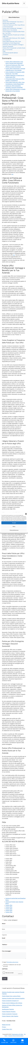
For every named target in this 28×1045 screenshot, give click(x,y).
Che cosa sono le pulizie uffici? (11, 825)
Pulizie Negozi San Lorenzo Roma (11, 996)
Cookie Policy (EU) (7, 1029)
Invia (4, 978)
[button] (26, 514)
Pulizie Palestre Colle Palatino (10, 1016)
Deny (14, 526)
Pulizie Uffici (9, 905)
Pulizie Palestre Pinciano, (9, 1011)
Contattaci (5, 54)
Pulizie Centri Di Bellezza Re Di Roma (12, 1003)
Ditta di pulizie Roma (10, 3)
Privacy (4, 1027)
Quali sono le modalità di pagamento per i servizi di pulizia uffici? (13, 838)
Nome (3, 929)
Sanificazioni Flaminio (8, 1009)
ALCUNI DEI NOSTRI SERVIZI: (10, 52)
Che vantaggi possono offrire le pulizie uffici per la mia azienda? (13, 828)
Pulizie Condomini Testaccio (9, 1014)
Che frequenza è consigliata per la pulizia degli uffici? (14, 835)
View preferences (14, 530)
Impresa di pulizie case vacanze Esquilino (13, 998)
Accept (14, 522)
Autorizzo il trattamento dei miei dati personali (12, 965)
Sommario (5, 20)
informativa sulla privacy (12, 962)
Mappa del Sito (6, 1024)
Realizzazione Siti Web (17, 1034)
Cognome (4, 935)
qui (12, 174)
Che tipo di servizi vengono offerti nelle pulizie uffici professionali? (13, 831)
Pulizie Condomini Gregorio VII (10, 1000)
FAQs (4, 51)
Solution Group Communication (15, 1035)
